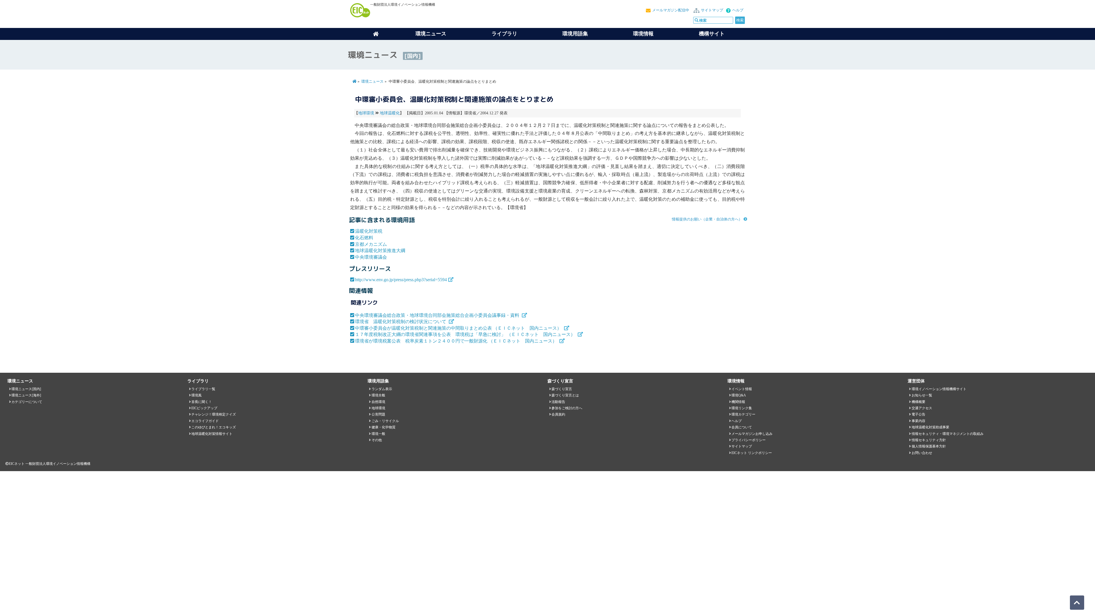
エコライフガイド (205, 421)
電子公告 (918, 414)
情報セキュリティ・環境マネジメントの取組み (948, 434)
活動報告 (558, 402)
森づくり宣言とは (565, 395)
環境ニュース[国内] (26, 389)
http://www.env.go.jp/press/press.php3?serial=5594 (401, 279)
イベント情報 (741, 389)
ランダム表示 (382, 389)
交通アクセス (922, 408)
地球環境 (366, 113)
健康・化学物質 (384, 427)
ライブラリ (504, 34)
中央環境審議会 (371, 257)
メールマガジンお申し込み (751, 434)
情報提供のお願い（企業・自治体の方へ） (707, 219)
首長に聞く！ (201, 402)
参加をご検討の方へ (566, 408)
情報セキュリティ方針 (929, 440)
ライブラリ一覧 (203, 389)
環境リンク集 (741, 408)
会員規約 (558, 414)
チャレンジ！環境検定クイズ (213, 414)
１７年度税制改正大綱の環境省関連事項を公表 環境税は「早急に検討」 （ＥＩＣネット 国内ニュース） (465, 334)
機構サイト (712, 34)
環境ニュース (372, 82)
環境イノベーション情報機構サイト (939, 389)
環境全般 (378, 395)
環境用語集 (575, 34)
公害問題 (378, 414)
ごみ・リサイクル (385, 421)
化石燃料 (364, 237)
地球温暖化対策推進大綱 (380, 250)
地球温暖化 (390, 113)
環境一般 (378, 434)
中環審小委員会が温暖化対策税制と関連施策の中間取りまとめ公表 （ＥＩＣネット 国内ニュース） (459, 328)
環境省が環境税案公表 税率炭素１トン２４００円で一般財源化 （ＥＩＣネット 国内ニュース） (456, 341)
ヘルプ (737, 10)
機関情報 (738, 402)
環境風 (196, 395)
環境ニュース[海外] (26, 395)
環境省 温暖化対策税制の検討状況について (401, 321)
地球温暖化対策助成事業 (930, 427)
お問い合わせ (922, 453)
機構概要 (918, 402)
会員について (741, 427)
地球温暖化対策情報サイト (211, 434)
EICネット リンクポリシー (751, 453)
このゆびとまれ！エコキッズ (213, 427)
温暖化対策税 (368, 231)
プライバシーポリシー (748, 440)
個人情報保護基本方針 (929, 446)
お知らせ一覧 (922, 395)
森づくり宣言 (561, 389)
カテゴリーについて (26, 402)
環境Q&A (738, 395)
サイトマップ (712, 10)
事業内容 (918, 421)
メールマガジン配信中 (670, 10)
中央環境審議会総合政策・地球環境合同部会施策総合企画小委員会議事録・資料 (437, 315)
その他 (377, 440)
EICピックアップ (204, 408)
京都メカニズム (371, 244)
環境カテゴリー (743, 414)
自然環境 (378, 402)
